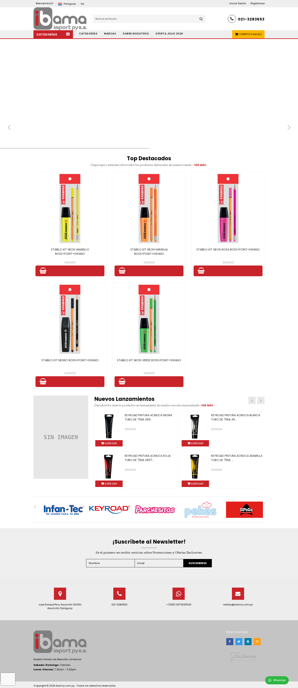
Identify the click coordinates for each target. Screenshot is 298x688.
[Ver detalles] (69, 208)
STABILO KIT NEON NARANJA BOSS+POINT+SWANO (149, 251)
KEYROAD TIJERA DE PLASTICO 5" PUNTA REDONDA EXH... (233, 417)
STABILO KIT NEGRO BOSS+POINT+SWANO (70, 360)
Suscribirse (198, 563)
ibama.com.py (65, 685)
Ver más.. (201, 165)
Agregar (110, 443)
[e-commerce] (60, 18)
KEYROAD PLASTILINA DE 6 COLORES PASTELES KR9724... (149, 458)
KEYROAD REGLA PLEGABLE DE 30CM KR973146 (235, 458)
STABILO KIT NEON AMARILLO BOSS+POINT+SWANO (70, 251)
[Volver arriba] (293, 680)
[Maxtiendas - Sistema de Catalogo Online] (241, 655)
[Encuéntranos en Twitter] (238, 641)
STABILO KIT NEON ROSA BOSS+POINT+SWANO (228, 249)
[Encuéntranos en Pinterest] (248, 641)
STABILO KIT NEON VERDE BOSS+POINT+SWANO (149, 360)
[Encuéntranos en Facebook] (229, 641)
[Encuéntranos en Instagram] (257, 641)
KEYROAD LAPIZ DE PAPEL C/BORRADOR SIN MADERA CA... (146, 417)
